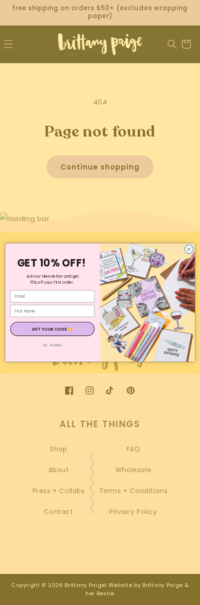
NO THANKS (52, 345)
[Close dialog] (189, 249)
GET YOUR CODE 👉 (52, 329)
